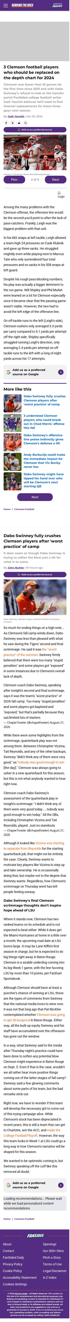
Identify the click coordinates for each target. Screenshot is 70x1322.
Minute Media (21, 1293)
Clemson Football (24, 509)
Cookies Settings (15, 1284)
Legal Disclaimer (55, 1271)
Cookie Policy (12, 1271)
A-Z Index (50, 1277)
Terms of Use (52, 1264)
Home (7, 509)
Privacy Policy (12, 1264)
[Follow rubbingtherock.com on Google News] (61, 372)
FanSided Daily (13, 1257)
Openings (49, 1244)
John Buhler (16, 567)
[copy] (25, 123)
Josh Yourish (16, 116)
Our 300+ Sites (53, 1251)
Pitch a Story (52, 1257)
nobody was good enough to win (41, 762)
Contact (8, 1251)
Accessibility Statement (20, 1277)
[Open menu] (6, 5)
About (7, 1244)
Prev (14, 179)
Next (55, 179)
